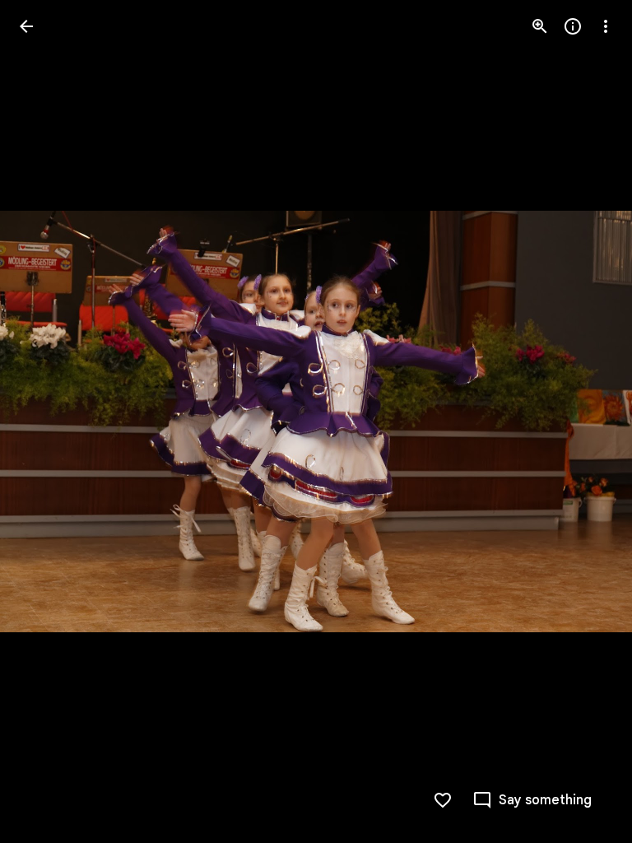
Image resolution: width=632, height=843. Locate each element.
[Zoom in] (539, 26)
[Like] (443, 800)
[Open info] (572, 26)
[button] (46, 421)
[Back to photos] (26, 26)
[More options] (605, 26)
